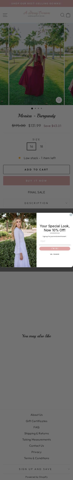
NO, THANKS (54, 254)
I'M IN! (54, 249)
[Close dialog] (71, 215)
